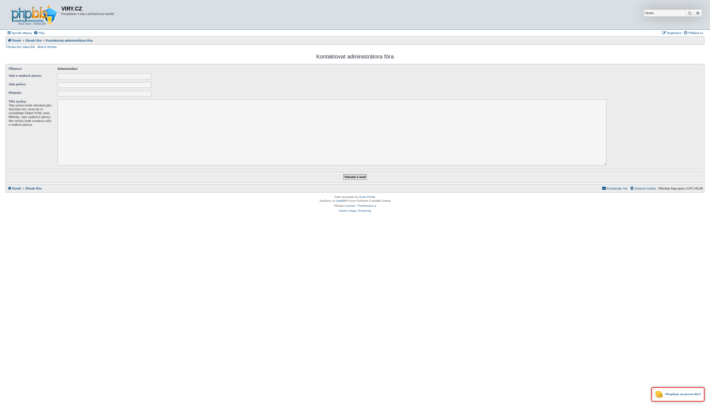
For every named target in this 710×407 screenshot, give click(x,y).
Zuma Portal (367, 196)
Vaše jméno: (17, 84)
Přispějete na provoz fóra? (683, 394)
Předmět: (15, 92)
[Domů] (34, 14)
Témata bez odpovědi (20, 46)
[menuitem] (39, 33)
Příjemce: (15, 68)
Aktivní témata (47, 46)
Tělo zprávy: (18, 101)
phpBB (340, 200)
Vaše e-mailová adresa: (25, 75)
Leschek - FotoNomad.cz (360, 205)
